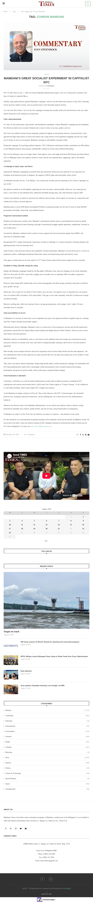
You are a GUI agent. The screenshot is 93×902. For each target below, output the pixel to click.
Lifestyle (47, 747)
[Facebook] (42, 879)
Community (47, 716)
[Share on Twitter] (83, 435)
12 (34, 525)
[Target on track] (46, 600)
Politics (47, 768)
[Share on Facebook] (80, 435)
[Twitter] (51, 879)
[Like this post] (77, 435)
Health (47, 742)
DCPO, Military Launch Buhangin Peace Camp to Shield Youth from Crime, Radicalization (54, 656)
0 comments (30, 434)
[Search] (87, 3)
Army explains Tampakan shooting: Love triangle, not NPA (42, 685)
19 (34, 529)
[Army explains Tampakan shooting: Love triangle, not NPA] (11, 689)
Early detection (26, 671)
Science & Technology (47, 773)
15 (71, 525)
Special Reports (47, 778)
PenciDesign (66, 888)
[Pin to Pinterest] (85, 435)
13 (46, 525)
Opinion (47, 763)
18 (22, 529)
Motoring (47, 752)
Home (6, 11)
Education (47, 721)
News (47, 758)
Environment (47, 731)
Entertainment (47, 726)
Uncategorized (47, 789)
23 (83, 529)
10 (10, 525)
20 (46, 529)
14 (59, 525)
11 (22, 525)
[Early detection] (11, 675)
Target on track (11, 631)
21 (59, 529)
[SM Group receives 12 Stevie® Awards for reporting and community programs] (11, 645)
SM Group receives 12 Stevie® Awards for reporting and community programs (50, 642)
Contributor (50, 86)
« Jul (45, 541)
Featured (47, 736)
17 (10, 529)
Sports (47, 784)
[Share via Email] (88, 435)
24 (10, 533)
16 (83, 525)
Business (47, 710)
